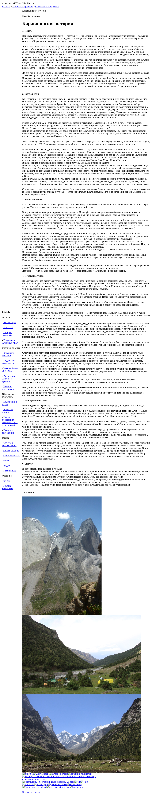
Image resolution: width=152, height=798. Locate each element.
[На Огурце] (41, 784)
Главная (6, 6)
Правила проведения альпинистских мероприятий (10, 421)
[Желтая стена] (42, 774)
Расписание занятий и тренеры (8, 379)
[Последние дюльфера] (34, 787)
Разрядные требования (8, 431)
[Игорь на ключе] (59, 774)
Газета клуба (9, 470)
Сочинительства (43, 6)
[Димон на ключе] (57, 784)
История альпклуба (7, 333)
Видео (6, 465)
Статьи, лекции (11, 450)
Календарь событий (8, 354)
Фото (6, 460)
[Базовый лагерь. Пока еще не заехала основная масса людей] (81, 693)
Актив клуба (9, 322)
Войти (56, 6)
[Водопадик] (76, 787)
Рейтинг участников (8, 387)
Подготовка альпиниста (8, 362)
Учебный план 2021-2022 (10, 369)
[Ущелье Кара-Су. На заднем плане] (81, 771)
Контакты (8, 327)
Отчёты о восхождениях (9, 444)
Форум (6, 480)
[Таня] (84, 782)
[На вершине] (74, 784)
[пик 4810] (28, 774)
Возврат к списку (31, 792)
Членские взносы (7, 410)
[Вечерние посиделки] (80, 774)
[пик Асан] (28, 784)
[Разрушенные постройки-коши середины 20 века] (48, 782)
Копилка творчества (22, 6)
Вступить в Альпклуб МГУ (10, 341)
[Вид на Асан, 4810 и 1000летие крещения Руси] (62, 614)
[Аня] (77, 782)
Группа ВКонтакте (7, 487)
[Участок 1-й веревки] (58, 787)
